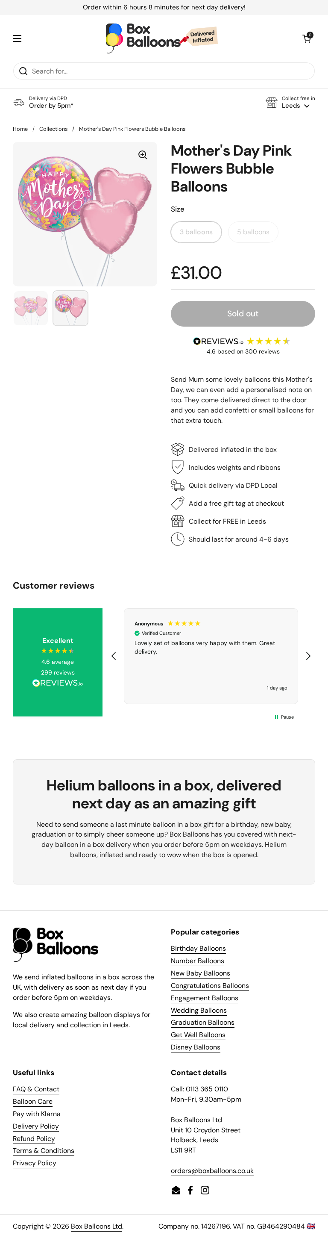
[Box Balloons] (162, 38)
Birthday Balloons (198, 948)
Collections (53, 129)
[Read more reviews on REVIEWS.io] (57, 684)
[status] (164, 7)
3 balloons (196, 231)
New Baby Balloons (200, 973)
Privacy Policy (34, 1162)
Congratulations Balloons (210, 985)
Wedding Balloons (199, 1010)
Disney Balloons (195, 1047)
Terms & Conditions (43, 1150)
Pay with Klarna (37, 1113)
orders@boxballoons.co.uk (212, 1170)
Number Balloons (197, 960)
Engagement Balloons (204, 997)
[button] (290, 102)
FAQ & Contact (36, 1089)
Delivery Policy (36, 1126)
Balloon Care (33, 1101)
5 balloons (253, 231)
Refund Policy (34, 1138)
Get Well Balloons (198, 1034)
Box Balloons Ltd (96, 1226)
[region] (210, 656)
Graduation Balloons (202, 1022)
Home (20, 129)
